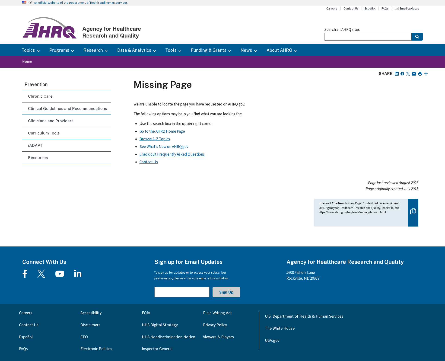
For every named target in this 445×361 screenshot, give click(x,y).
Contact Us (351, 8)
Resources (38, 157)
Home (27, 61)
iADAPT (35, 145)
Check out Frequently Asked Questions (172, 154)
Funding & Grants (208, 50)
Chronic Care (40, 96)
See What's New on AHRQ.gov (164, 146)
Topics (28, 50)
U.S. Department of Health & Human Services (304, 316)
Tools (171, 50)
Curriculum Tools (44, 133)
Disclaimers (90, 324)
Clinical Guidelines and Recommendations (67, 108)
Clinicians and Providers (50, 120)
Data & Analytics (134, 50)
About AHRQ (279, 50)
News (246, 50)
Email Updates (409, 8)
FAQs (385, 8)
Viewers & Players (218, 336)
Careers (331, 8)
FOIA (146, 312)
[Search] (417, 37)
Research (93, 50)
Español (370, 8)
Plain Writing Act (217, 312)
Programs (59, 50)
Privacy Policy (215, 324)
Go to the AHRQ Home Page (162, 131)
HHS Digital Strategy (160, 324)
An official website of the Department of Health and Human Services (81, 2)
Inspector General (157, 348)
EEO (84, 336)
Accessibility (91, 312)
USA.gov (272, 340)
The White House (280, 328)
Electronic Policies (96, 348)
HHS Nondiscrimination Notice (168, 336)
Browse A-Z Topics (155, 138)
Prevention (36, 84)
